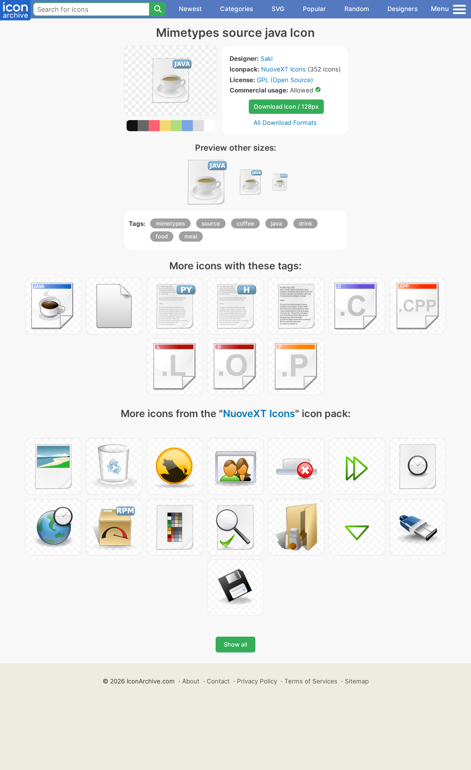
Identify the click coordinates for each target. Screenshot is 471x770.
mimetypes (170, 223)
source (211, 223)
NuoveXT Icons (283, 69)
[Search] (157, 9)
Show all (235, 644)
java (276, 223)
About (190, 681)
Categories (236, 9)
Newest (190, 9)
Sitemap (357, 681)
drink (305, 223)
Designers (402, 9)
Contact (218, 681)
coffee (245, 223)
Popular (314, 9)
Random (356, 9)
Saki (267, 58)
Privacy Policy (257, 681)
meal (190, 236)
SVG (278, 9)
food (162, 236)
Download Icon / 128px (286, 106)
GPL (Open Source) (285, 80)
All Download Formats (285, 122)
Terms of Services (310, 681)
